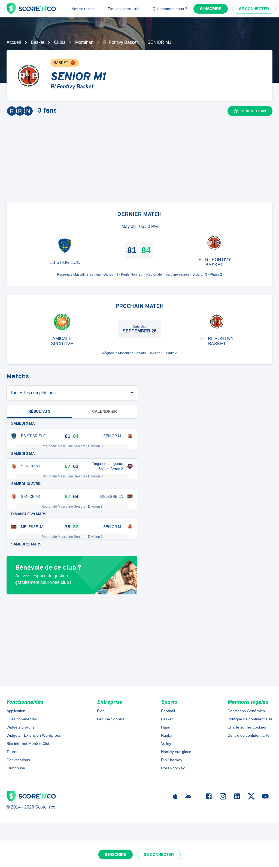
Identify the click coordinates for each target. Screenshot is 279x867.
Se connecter (254, 9)
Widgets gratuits (20, 727)
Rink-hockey (171, 760)
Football (168, 711)
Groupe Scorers (111, 719)
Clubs (59, 42)
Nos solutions (83, 9)
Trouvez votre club (124, 9)
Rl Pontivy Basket (120, 42)
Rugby (166, 735)
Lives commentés (22, 719)
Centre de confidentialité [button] (248, 735)
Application (16, 711)
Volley (166, 743)
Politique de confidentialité (250, 719)
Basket (37, 42)
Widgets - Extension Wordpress (34, 735)
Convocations (18, 760)
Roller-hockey (173, 768)
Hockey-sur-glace (176, 751)
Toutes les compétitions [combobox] (33, 392)
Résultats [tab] (39, 411)
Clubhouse (16, 768)
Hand (165, 727)
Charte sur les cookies (247, 727)
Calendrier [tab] (104, 411)
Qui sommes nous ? (170, 9)
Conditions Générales (246, 711)
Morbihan (84, 42)
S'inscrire (210, 9)
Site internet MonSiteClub (28, 743)
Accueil (14, 42)
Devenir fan (253, 111)
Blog (101, 711)
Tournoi (13, 751)
